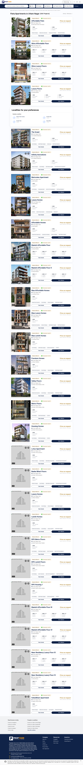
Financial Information (68, 739)
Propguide (55, 739)
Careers (44, 743)
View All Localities (31, 730)
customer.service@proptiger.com (17, 756)
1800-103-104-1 (16, 757)
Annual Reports (67, 741)
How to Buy (55, 743)
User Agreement (46, 748)
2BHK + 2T (44, 49)
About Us (44, 739)
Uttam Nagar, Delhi (37, 45)
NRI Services (56, 741)
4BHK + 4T (64, 49)
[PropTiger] (7, 2)
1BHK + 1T (34, 49)
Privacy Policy (45, 746)
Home (44, 741)
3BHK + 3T (54, 49)
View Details (41, 35)
